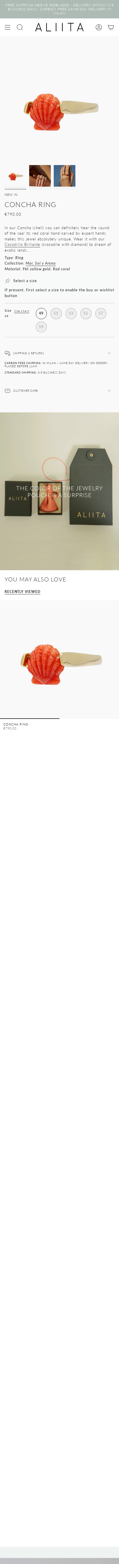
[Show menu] (7, 27)
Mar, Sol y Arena (41, 263)
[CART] (111, 27)
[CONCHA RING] (59, 659)
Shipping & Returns (28, 353)
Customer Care (25, 390)
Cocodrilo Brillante (22, 244)
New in (11, 194)
